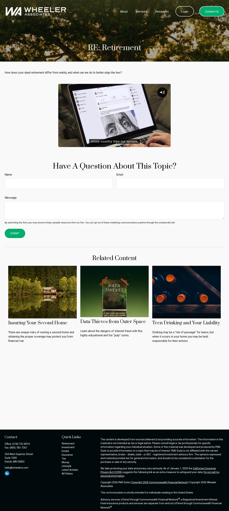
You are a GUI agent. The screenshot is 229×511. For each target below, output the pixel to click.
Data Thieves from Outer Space (113, 322)
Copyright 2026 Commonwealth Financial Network (159, 482)
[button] (124, 11)
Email (119, 174)
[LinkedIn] (7, 473)
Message (11, 197)
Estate (65, 451)
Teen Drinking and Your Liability (186, 323)
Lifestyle (66, 466)
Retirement (68, 443)
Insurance (67, 454)
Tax (64, 458)
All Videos (67, 473)
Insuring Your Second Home (37, 323)
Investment (68, 447)
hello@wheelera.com (16, 467)
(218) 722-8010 (21, 443)
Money (65, 462)
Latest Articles (70, 469)
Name (8, 174)
